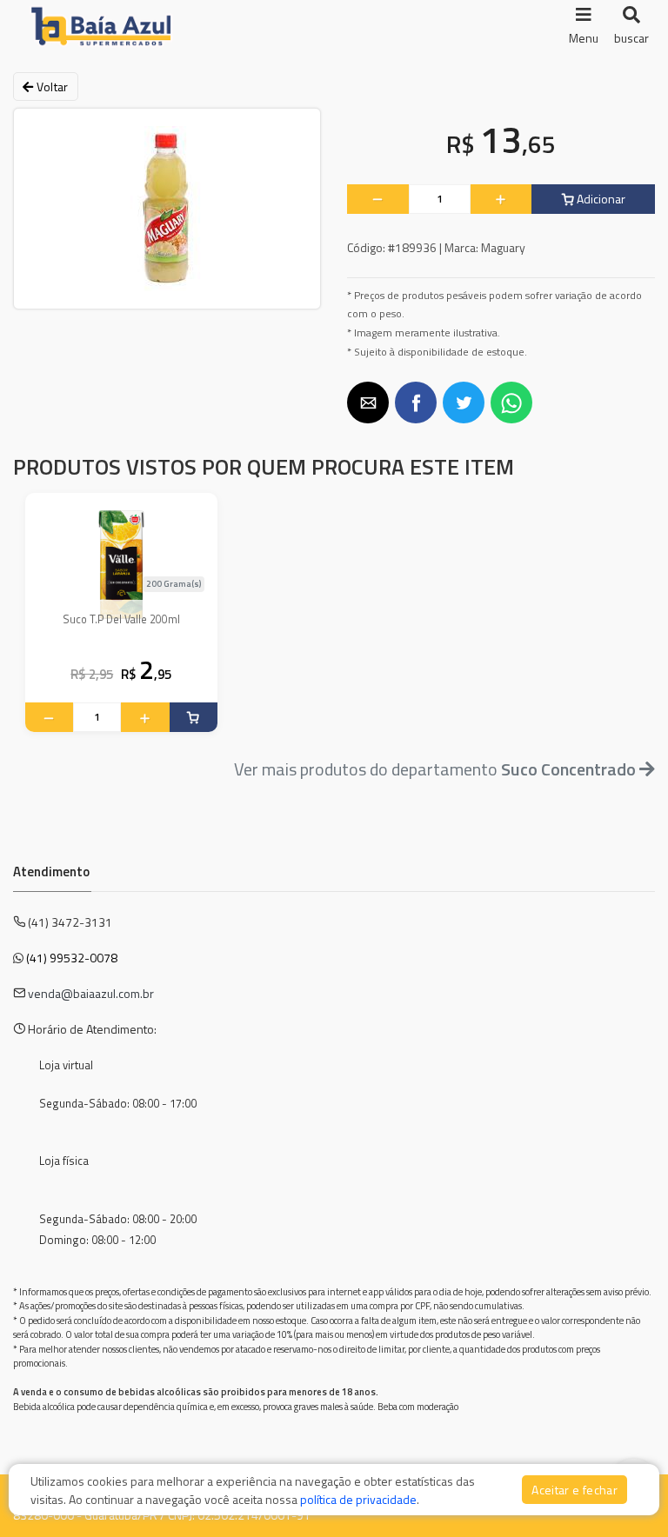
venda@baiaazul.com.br (91, 993)
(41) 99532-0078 (71, 957)
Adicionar (599, 199)
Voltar (50, 86)
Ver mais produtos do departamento (435, 769)
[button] (368, 402)
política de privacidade (358, 1499)
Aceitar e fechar (574, 1489)
